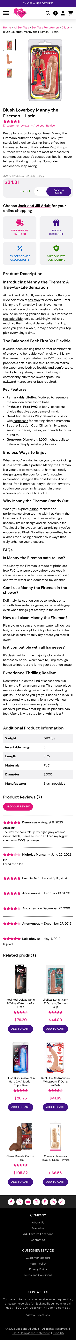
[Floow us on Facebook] (11, 1201)
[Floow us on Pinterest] (45, 1201)
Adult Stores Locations (38, 1234)
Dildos (66, 27)
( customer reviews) (16, 125)
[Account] (63, 13)
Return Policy (38, 1263)
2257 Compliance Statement (31, 1333)
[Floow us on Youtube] (28, 1201)
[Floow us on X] (19, 1201)
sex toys (34, 300)
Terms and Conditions (38, 1275)
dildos (33, 509)
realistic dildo (13, 319)
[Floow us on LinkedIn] (53, 1201)
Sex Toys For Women (45, 27)
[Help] (55, 13)
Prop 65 (58, 1333)
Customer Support (38, 1257)
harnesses (20, 421)
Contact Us (38, 1240)
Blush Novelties (35, 176)
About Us (38, 1222)
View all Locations (38, 1315)
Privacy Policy (38, 1269)
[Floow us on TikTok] (61, 1201)
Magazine (38, 1228)
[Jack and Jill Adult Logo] (19, 13)
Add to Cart (20, 1028)
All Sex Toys (21, 27)
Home (7, 27)
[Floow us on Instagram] (36, 1201)
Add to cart (59, 191)
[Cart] (70, 13)
